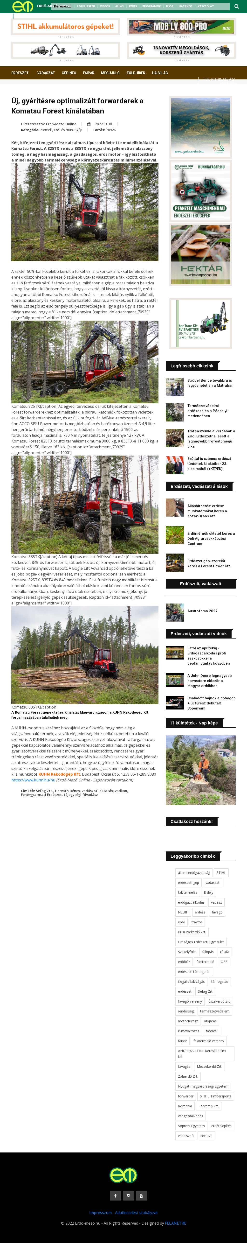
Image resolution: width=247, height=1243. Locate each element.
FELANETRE (175, 1223)
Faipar (88, 73)
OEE (224, 961)
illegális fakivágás (191, 981)
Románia (185, 1106)
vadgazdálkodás (190, 1116)
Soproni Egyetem (191, 1126)
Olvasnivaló (60, 91)
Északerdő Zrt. (219, 1001)
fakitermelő (205, 961)
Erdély (208, 892)
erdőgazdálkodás (191, 902)
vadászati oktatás (97, 790)
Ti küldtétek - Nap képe (194, 723)
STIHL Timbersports (215, 1096)
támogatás (219, 981)
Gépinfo (69, 73)
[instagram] (25, 16)
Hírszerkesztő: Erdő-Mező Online (48, 124)
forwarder (185, 1096)
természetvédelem (214, 1011)
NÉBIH (183, 912)
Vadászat (46, 73)
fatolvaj (212, 1031)
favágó (217, 912)
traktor (197, 922)
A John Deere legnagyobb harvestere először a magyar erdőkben (209, 681)
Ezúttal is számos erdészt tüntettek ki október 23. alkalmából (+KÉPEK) (209, 463)
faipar (182, 1041)
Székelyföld (187, 951)
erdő (181, 922)
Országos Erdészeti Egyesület (201, 942)
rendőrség (186, 1011)
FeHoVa (206, 1135)
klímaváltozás (188, 1031)
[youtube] (31, 16)
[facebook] (19, 16)
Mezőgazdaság (28, 91)
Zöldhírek (135, 73)
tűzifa (224, 951)
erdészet (185, 991)
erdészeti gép (188, 882)
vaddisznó (186, 1135)
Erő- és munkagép (68, 129)
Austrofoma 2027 (202, 611)
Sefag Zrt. (44, 790)
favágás (184, 1066)
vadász (216, 902)
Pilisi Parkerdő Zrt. (192, 932)
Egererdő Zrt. (209, 1106)
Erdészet (20, 73)
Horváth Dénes (67, 790)
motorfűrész (188, 1021)
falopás (208, 951)
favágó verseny (190, 1001)
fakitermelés (187, 892)
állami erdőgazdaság (194, 872)
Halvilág (160, 73)
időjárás (210, 1021)
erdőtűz (184, 961)
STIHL (221, 872)
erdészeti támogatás (194, 971)
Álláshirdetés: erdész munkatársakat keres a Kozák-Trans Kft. (207, 511)
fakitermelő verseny (208, 1041)
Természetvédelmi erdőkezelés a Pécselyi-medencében (208, 411)
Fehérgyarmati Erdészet (41, 794)
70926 (111, 129)
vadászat (213, 882)
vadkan (121, 790)
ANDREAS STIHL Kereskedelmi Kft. (202, 1053)
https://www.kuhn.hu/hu (33, 780)
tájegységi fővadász (81, 794)
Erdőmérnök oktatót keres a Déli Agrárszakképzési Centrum (211, 538)
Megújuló (110, 73)
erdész (200, 912)
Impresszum (100, 1212)
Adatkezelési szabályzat (136, 1212)
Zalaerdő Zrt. (188, 1076)
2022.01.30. (103, 124)
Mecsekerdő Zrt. (209, 1066)
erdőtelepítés (221, 1126)
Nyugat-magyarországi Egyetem (203, 1086)
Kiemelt (46, 129)
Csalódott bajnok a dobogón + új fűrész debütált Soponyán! (211, 703)
